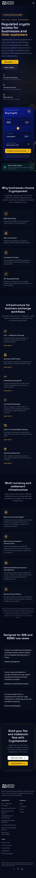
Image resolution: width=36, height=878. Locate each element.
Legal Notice (5, 851)
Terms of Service (6, 845)
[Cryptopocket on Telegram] (18, 870)
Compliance (23, 806)
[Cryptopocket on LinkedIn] (22, 870)
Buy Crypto (8, 62)
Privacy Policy (5, 842)
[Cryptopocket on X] (14, 870)
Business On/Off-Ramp (8, 808)
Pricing (21, 809)
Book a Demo (9, 67)
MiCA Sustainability (7, 853)
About (21, 803)
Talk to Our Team (17, 758)
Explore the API (16, 763)
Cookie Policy (5, 848)
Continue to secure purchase (16, 151)
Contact (21, 812)
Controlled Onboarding (8, 825)
